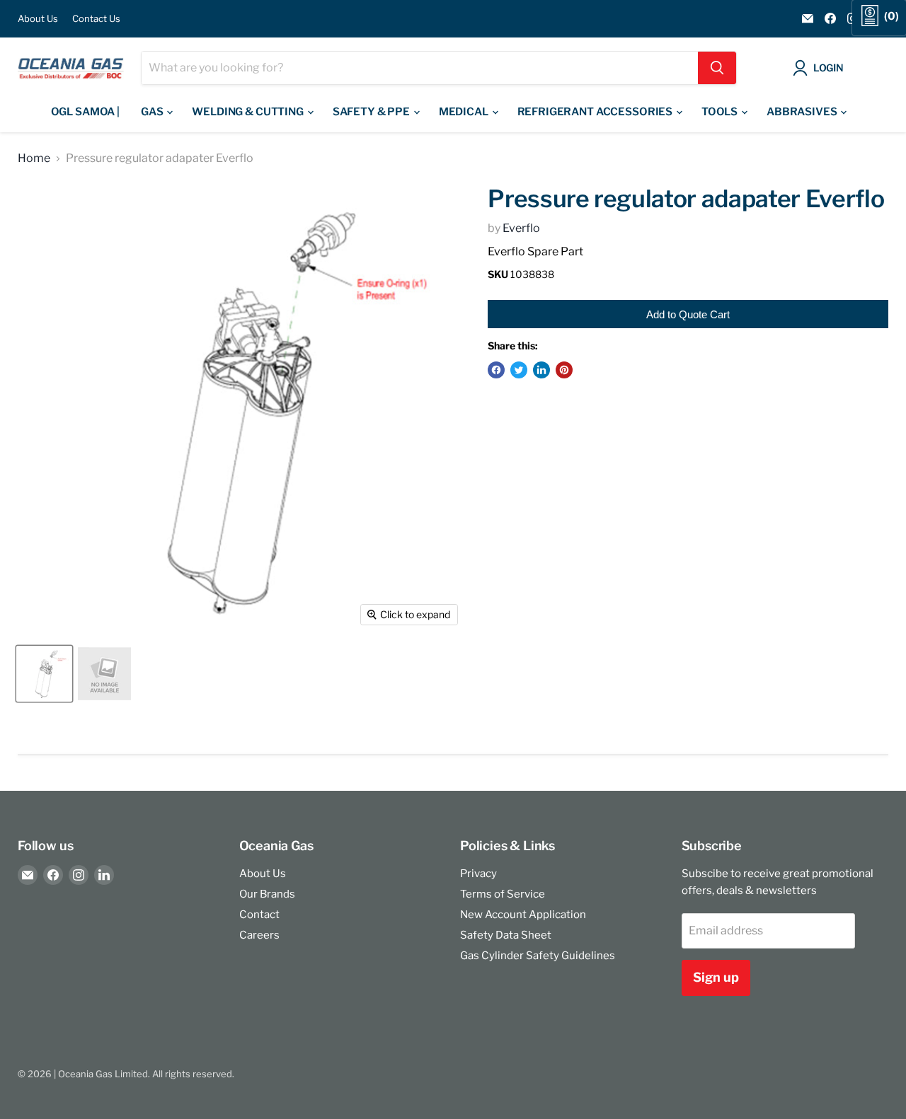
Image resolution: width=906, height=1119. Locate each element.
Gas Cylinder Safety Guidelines (537, 955)
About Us (38, 18)
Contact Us (96, 18)
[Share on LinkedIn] (541, 369)
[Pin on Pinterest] (564, 369)
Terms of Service (502, 894)
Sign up (716, 977)
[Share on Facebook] (496, 369)
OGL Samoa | (85, 111)
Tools (720, 111)
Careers (259, 935)
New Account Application (523, 914)
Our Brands (267, 894)
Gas (153, 111)
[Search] (717, 68)
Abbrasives (803, 111)
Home (34, 158)
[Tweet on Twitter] (518, 369)
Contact (259, 914)
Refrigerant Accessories (596, 111)
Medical (465, 111)
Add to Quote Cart (688, 314)
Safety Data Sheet (505, 935)
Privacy (478, 873)
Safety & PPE (372, 111)
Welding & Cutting (248, 111)
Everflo (521, 228)
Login (828, 68)
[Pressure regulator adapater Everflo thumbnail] (44, 674)
